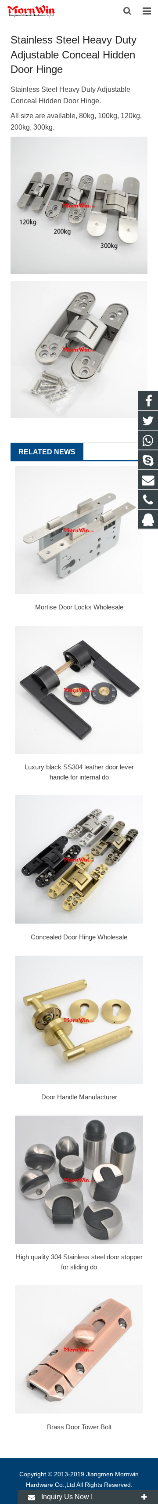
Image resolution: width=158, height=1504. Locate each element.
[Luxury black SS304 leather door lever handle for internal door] (79, 690)
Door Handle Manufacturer (79, 1097)
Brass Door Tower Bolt (79, 1427)
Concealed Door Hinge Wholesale (79, 937)
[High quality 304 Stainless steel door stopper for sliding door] (79, 1180)
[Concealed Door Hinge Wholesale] (79, 859)
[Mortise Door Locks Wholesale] (79, 530)
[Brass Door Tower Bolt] (79, 1349)
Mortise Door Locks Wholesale (79, 607)
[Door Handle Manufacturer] (79, 1020)
